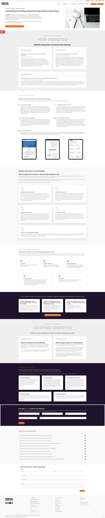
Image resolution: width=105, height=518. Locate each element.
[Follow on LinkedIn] (12, 503)
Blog (103, 0)
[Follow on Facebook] (6, 503)
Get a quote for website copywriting (14, 26)
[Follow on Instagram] (8, 503)
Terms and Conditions (33, 510)
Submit (21, 422)
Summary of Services (98, 0)
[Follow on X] (10, 503)
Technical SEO (57, 508)
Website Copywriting (58, 503)
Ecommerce (57, 502)
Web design (57, 499)
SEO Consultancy (57, 509)
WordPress (56, 504)
